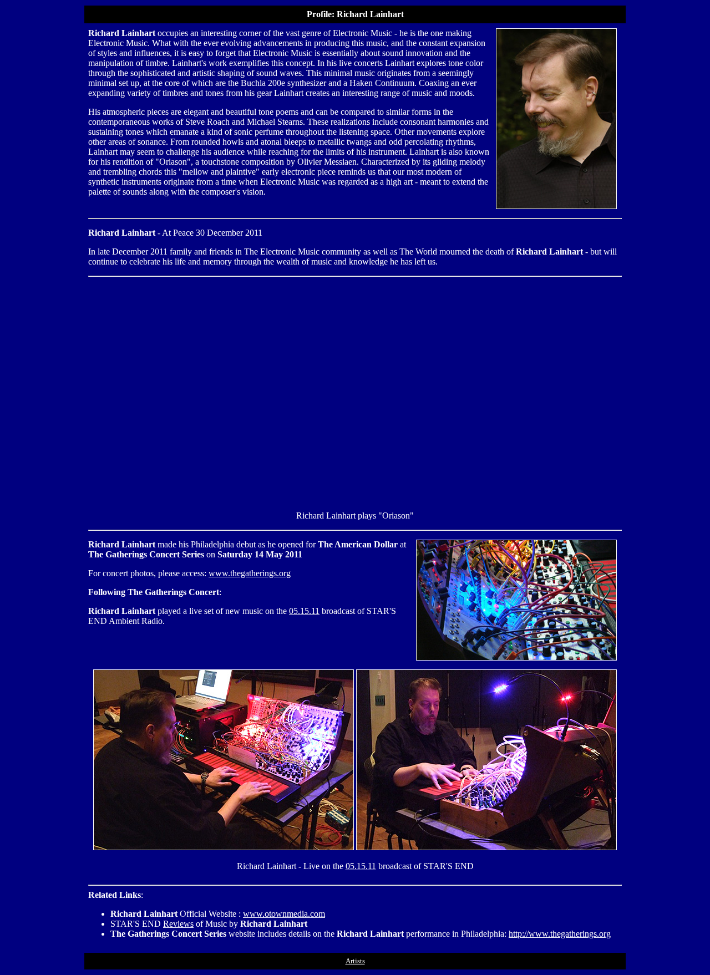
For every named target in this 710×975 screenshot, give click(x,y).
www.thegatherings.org (250, 573)
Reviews (178, 923)
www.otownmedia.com (284, 913)
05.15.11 (304, 611)
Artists (355, 961)
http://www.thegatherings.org (560, 933)
